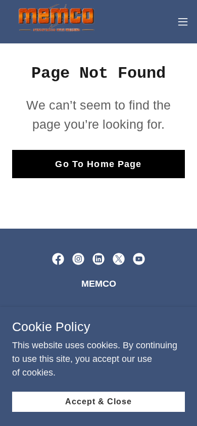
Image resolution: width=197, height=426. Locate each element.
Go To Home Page (98, 164)
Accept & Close (98, 401)
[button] (183, 22)
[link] (55, 21)
